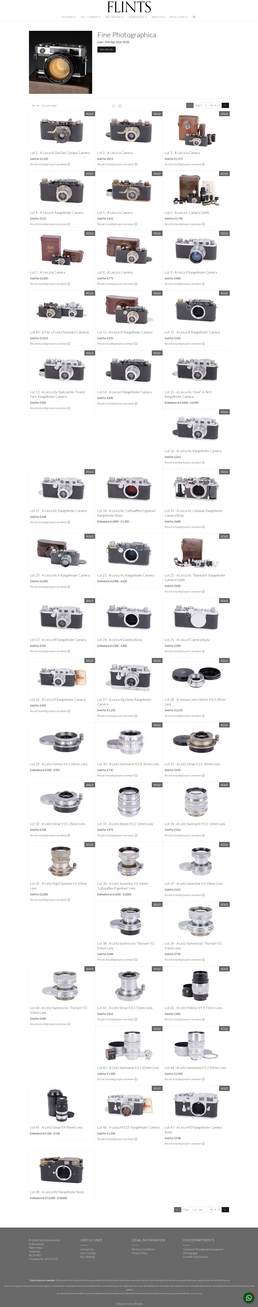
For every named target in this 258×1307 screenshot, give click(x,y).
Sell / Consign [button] (89, 17)
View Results (106, 49)
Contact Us (87, 1249)
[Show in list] (114, 105)
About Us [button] (157, 17)
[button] (194, 18)
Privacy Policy (139, 1253)
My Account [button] (178, 17)
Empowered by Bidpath (130, 1303)
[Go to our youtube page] (39, 1270)
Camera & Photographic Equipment (203, 1249)
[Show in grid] (120, 105)
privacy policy (196, 1293)
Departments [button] (136, 17)
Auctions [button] (68, 17)
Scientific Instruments (195, 1256)
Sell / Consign (88, 1253)
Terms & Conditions (143, 1249)
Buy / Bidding (87, 1256)
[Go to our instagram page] (46, 1270)
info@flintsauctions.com (132, 1286)
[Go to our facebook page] (32, 1270)
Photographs (190, 1253)
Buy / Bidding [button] (113, 17)
